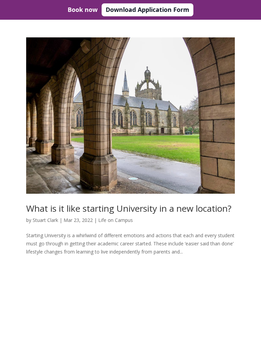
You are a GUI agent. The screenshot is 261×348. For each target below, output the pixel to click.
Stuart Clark (45, 220)
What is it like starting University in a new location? (128, 208)
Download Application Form (147, 9)
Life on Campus (115, 220)
